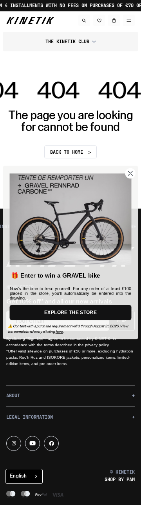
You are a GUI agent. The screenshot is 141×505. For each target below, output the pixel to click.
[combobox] (24, 476)
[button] (70, 41)
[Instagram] (13, 443)
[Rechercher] (84, 20)
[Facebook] (51, 443)
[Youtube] (32, 443)
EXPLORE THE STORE (70, 312)
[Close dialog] (130, 173)
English (18, 475)
